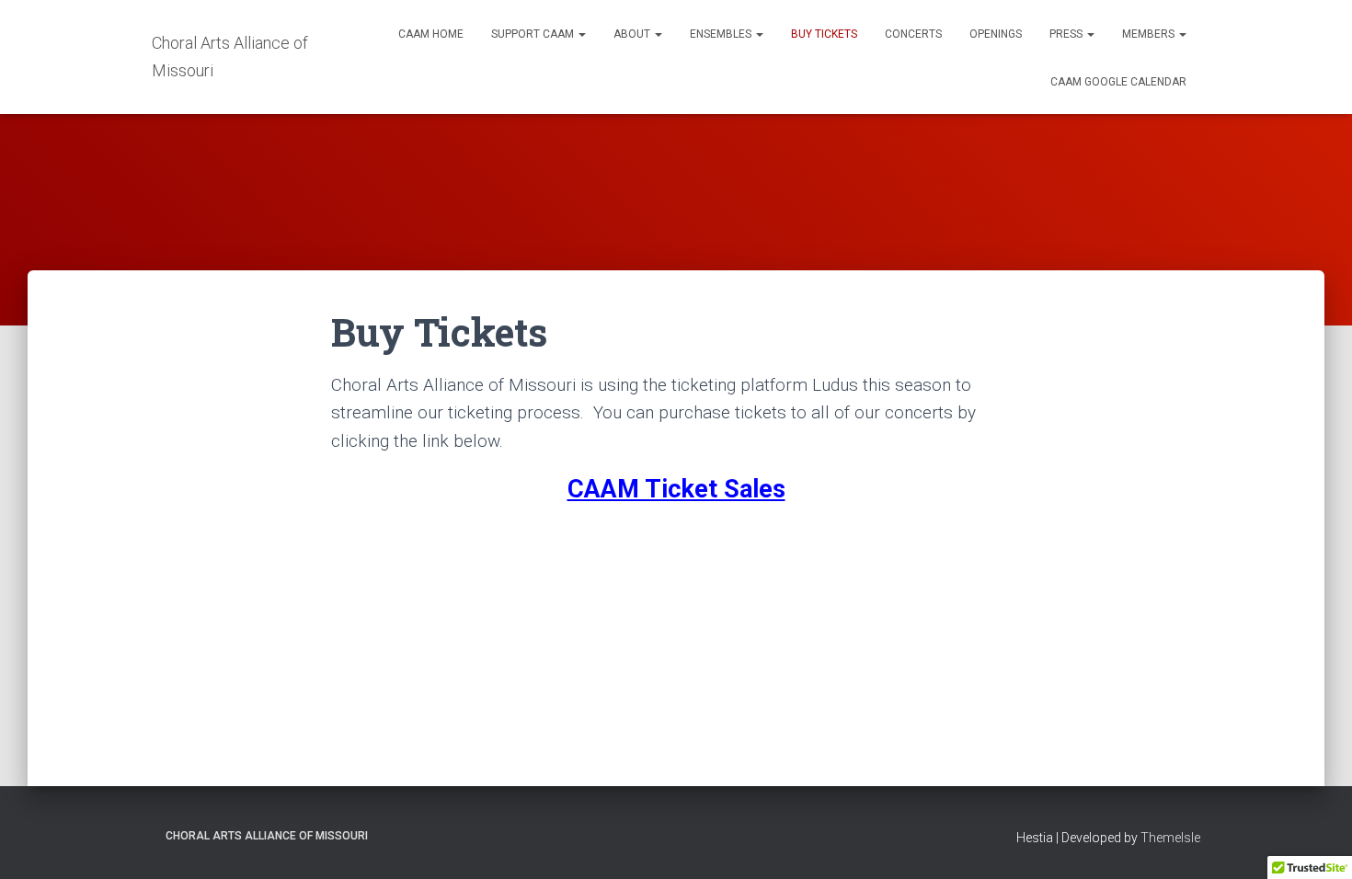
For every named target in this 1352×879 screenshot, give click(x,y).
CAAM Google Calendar (1118, 81)
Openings (995, 34)
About (633, 34)
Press (1067, 34)
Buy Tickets (824, 34)
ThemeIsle (1170, 837)
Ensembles (722, 34)
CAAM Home (431, 34)
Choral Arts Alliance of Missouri (267, 835)
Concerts (913, 34)
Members (1149, 34)
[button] (581, 34)
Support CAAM (534, 34)
